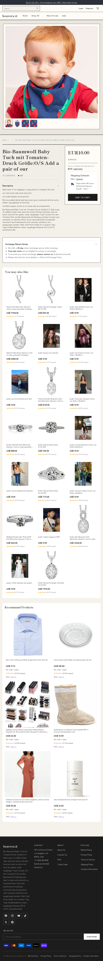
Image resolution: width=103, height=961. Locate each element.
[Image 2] (17, 123)
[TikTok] (25, 915)
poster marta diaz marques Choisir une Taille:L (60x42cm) (82, 400)
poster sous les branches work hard (19, 399)
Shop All (35, 15)
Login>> (13, 677)
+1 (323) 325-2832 (41, 860)
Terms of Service (88, 859)
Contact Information (89, 869)
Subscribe (92, 936)
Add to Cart (82, 197)
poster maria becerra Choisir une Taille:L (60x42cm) (81, 354)
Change (79, 179)
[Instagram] (12, 915)
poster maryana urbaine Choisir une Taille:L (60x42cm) (82, 492)
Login (81, 8)
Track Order (62, 864)
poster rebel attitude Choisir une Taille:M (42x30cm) (81, 308)
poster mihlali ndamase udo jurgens (19, 583)
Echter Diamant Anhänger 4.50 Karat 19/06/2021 (51, 584)
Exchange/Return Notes (16, 244)
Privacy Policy (86, 854)
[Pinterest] (12, 922)
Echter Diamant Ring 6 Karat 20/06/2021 (48, 492)
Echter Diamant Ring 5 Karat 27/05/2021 (48, 446)
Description (7, 185)
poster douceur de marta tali (48, 353)
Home (25, 15)
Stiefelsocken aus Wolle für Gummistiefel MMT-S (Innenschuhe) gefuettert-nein (71, 731)
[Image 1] (9, 123)
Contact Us (62, 854)
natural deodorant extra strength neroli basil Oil (70, 799)
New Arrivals (52, 15)
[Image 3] (25, 123)
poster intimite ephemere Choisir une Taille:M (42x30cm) (83, 446)
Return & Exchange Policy (51, 257)
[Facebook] (6, 915)
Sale (64, 15)
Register (89, 8)
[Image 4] (33, 123)
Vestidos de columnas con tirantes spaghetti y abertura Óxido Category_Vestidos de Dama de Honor (27, 800)
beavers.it (9, 16)
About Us (61, 849)
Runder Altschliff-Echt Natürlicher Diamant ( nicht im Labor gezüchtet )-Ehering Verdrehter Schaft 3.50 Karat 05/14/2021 (19, 446)
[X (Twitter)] (6, 922)
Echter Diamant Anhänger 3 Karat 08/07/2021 (50, 308)
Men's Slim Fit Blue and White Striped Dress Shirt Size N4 (26, 660)
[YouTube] (18, 915)
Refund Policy (86, 849)
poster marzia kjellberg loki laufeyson (19, 491)
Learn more (77, 169)
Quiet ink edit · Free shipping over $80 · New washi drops (51, 2)
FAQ (59, 859)
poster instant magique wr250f (49, 537)
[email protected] (63, 254)
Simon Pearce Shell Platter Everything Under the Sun (73, 660)
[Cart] (98, 8)
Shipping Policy (87, 864)
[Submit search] (37, 8)
